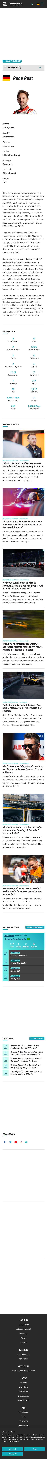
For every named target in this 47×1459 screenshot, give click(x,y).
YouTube (15, 1141)
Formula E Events (34, 927)
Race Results (23, 1391)
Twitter (10, 1141)
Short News (23, 1387)
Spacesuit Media (23, 1354)
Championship (23, 1396)
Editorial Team (23, 1324)
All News (23, 1382)
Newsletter (26, 1141)
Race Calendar (23, 1426)
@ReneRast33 (9, 173)
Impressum (23, 1333)
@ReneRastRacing (11, 155)
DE (38, 4)
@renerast (7, 164)
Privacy (23, 1338)
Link (5, 182)
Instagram (21, 1141)
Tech (23, 1417)
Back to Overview (13, 61)
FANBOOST (23, 1421)
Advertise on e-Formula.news (23, 1370)
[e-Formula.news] (13, 4)
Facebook (5, 1141)
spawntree (23, 1359)
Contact (23, 1342)
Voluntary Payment (23, 1329)
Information (23, 1412)
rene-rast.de (8, 146)
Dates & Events (23, 1400)
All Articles (36, 1039)
